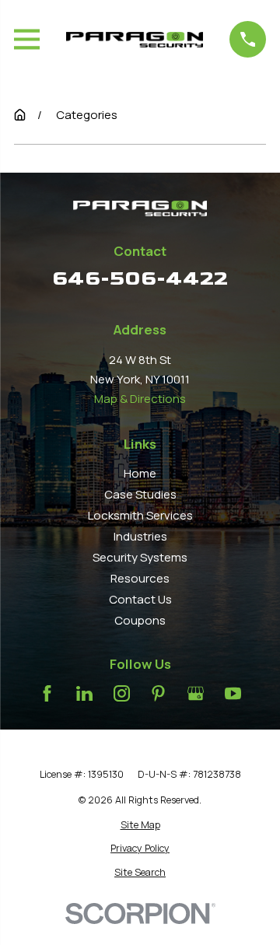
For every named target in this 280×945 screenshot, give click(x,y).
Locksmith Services (140, 515)
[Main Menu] (27, 39)
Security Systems (140, 557)
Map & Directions (140, 398)
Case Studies (140, 494)
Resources (140, 578)
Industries (140, 536)
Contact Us (140, 599)
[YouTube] (233, 693)
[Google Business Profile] (195, 693)
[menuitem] (140, 825)
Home (140, 473)
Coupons (140, 620)
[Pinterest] (158, 693)
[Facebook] (47, 693)
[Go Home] (20, 115)
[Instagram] (122, 693)
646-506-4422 (140, 278)
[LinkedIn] (84, 693)
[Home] (134, 39)
